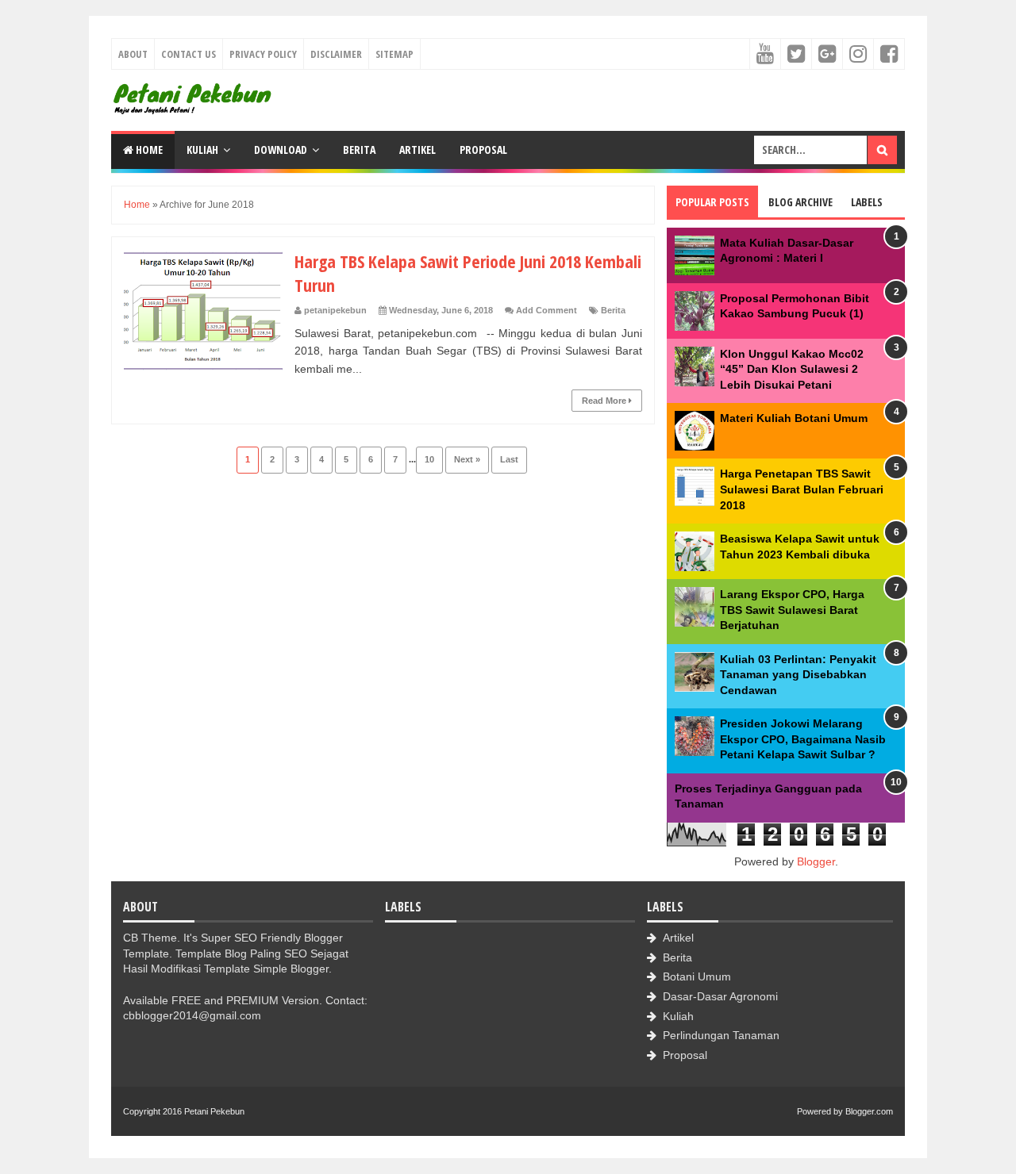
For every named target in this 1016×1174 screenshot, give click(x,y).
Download (280, 149)
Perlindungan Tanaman (721, 1035)
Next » (467, 459)
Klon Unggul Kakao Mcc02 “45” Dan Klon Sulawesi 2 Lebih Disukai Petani (792, 369)
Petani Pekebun (214, 1111)
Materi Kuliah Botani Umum (794, 418)
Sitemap (394, 54)
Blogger (816, 861)
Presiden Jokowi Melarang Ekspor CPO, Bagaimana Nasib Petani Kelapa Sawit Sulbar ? (803, 739)
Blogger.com (869, 1111)
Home (148, 149)
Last (509, 459)
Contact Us (188, 54)
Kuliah (202, 149)
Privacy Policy (263, 54)
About (133, 54)
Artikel (417, 149)
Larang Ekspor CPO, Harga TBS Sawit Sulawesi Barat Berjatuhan (792, 609)
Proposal (483, 149)
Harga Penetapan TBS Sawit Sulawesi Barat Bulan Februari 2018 (801, 489)
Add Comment (546, 310)
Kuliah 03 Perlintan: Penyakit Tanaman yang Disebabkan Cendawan (798, 674)
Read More (605, 400)
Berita (359, 149)
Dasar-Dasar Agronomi (720, 996)
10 (429, 459)
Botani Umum (697, 976)
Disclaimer (336, 54)
